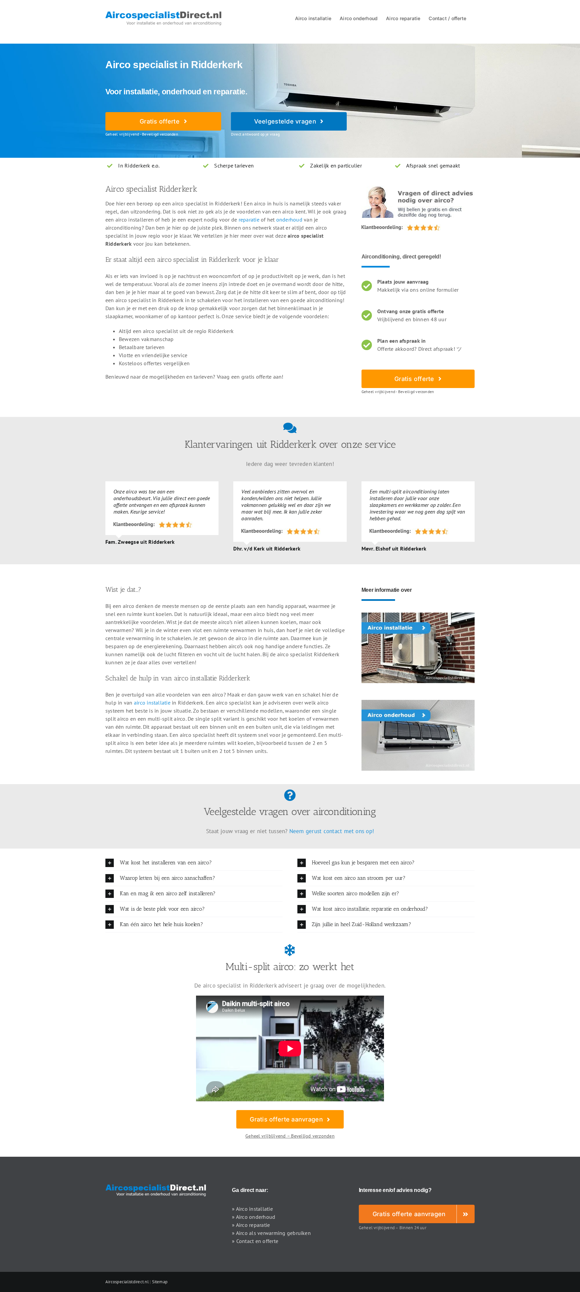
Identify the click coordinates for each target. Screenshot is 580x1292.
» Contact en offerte (255, 1241)
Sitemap (160, 1282)
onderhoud (289, 219)
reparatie (249, 219)
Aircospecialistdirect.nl (127, 1282)
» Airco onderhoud (253, 1216)
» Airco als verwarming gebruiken (271, 1233)
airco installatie (152, 702)
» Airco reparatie (251, 1225)
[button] (194, 862)
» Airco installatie (252, 1208)
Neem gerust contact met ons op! (331, 831)
